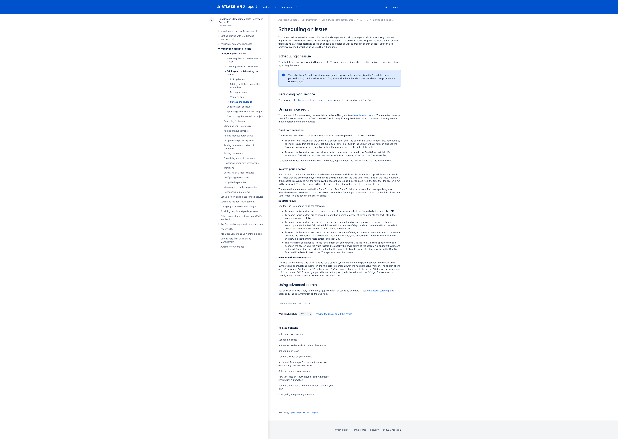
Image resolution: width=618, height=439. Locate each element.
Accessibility (226, 229)
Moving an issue (238, 92)
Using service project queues (239, 140)
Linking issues (237, 79)
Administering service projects (236, 43)
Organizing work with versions (239, 158)
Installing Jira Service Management (238, 31)
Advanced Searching (378, 290)
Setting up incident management (237, 201)
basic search (304, 100)
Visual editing (237, 97)
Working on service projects (235, 48)
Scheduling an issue (241, 101)
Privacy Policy (341, 429)
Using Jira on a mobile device (239, 172)
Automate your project (232, 246)
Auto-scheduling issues (290, 334)
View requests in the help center (240, 187)
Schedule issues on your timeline (295, 356)
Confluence (295, 412)
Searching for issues (234, 121)
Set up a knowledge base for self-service (241, 196)
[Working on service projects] (361, 19)
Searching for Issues (364, 115)
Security (374, 429)
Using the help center (235, 182)
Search (386, 7)
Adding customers (233, 153)
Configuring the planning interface (296, 394)
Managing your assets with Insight (238, 206)
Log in (395, 7)
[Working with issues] (368, 19)
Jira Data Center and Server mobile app (241, 233)
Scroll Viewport (311, 412)
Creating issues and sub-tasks (242, 66)
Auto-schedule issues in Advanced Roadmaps (302, 345)
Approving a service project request (245, 111)
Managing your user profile (238, 126)
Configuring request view (237, 192)
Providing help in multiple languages (239, 211)
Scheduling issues (287, 339)
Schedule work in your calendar (294, 371)
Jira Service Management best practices (241, 224)
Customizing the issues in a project (245, 116)
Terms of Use (359, 429)
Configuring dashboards (236, 177)
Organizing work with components (241, 163)
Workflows (229, 167)
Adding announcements (236, 130)
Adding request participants (238, 135)
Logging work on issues (239, 106)
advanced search (324, 100)
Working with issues (235, 53)
